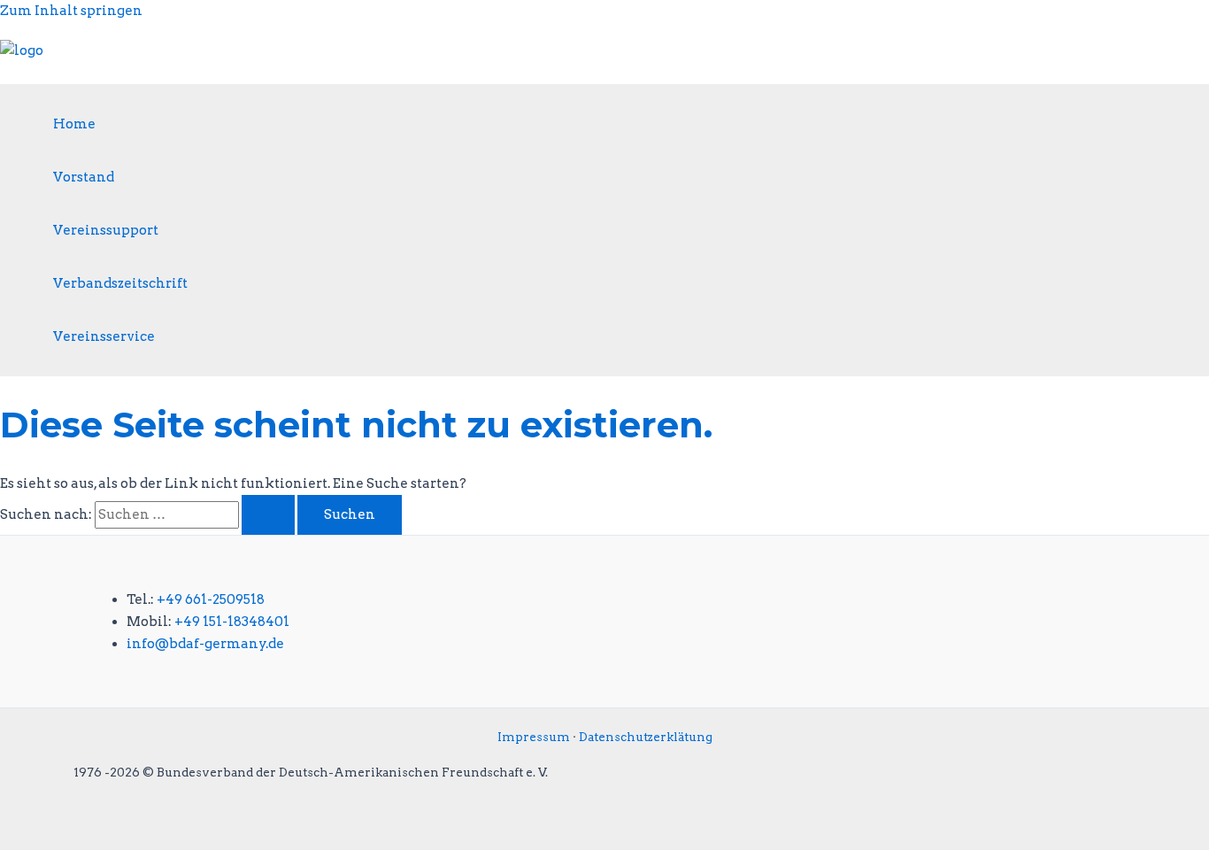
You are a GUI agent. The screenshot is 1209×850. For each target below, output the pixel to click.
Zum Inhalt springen (71, 11)
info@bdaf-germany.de (205, 644)
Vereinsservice (104, 336)
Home (74, 124)
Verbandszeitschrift (120, 283)
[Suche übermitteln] (268, 515)
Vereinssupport (105, 230)
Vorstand (83, 177)
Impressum (533, 737)
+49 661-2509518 (211, 599)
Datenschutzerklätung (645, 737)
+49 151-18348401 (231, 622)
